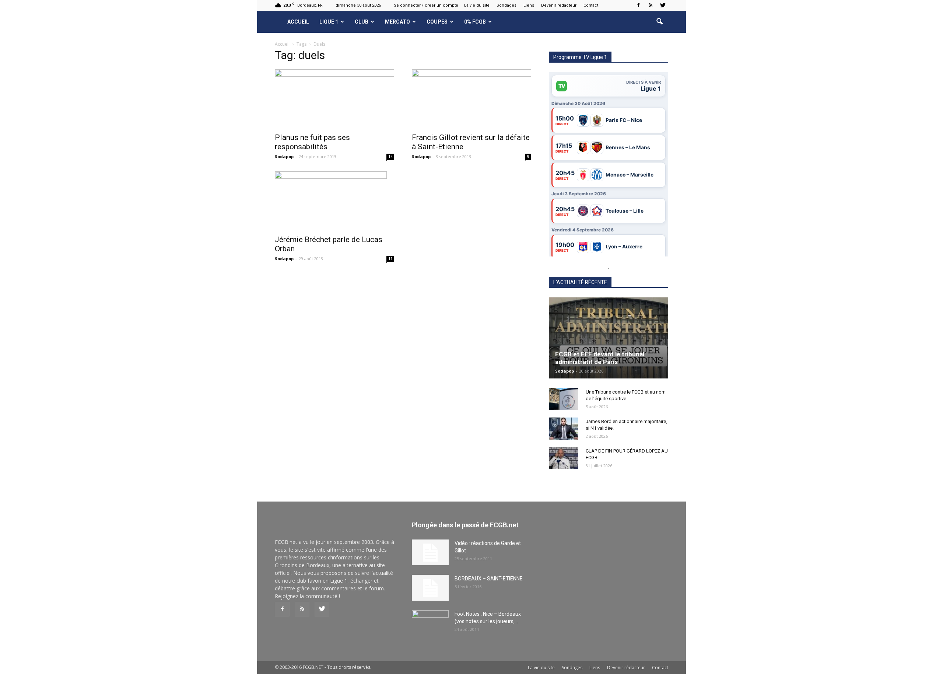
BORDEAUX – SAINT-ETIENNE (489, 579)
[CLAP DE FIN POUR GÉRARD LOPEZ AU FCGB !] (563, 458)
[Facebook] (638, 5)
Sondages (506, 5)
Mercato (397, 22)
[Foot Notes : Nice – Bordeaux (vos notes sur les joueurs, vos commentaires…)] (430, 623)
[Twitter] (662, 5)
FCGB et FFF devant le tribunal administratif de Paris (599, 358)
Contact (590, 5)
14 (390, 156)
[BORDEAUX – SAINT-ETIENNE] (430, 588)
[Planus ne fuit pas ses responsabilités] (334, 98)
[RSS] (650, 5)
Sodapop (284, 156)
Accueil (298, 22)
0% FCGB (475, 22)
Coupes (437, 22)
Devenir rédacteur (558, 5)
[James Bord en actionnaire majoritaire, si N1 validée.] (563, 429)
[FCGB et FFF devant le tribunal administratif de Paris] (608, 337)
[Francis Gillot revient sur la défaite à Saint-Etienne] (471, 98)
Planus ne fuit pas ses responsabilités (312, 142)
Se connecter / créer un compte (426, 5)
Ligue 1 (328, 22)
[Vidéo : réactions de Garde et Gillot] (430, 552)
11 (390, 258)
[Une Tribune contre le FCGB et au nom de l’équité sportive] (563, 399)
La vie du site (477, 5)
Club (361, 22)
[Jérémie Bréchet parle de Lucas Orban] (334, 200)
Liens (528, 5)
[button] (659, 22)
